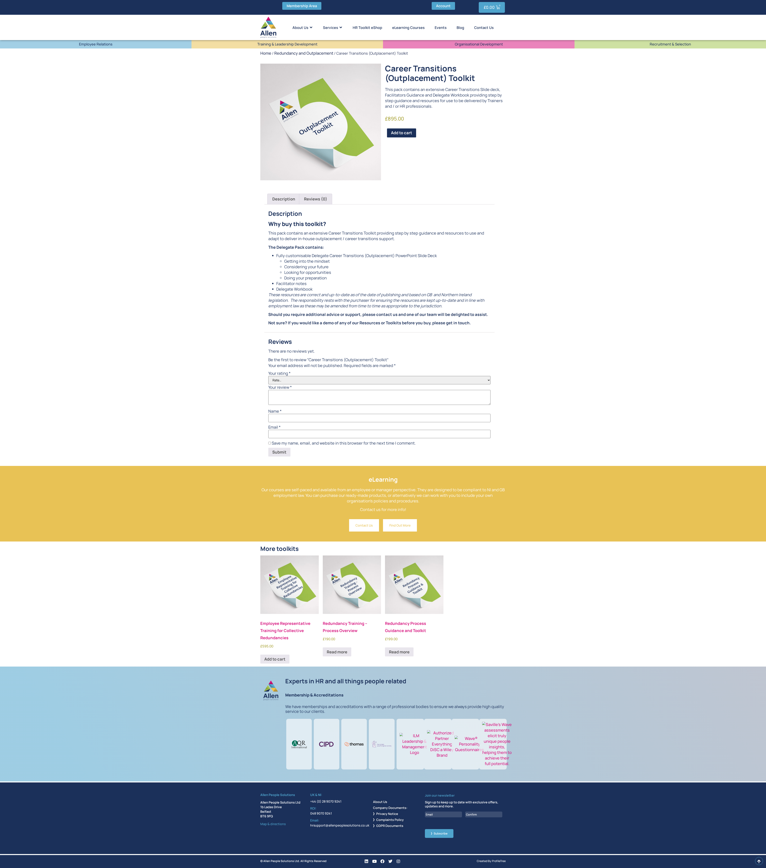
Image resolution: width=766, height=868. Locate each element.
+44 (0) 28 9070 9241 (326, 801)
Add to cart (401, 132)
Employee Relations (96, 44)
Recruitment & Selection (670, 44)
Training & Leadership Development (287, 44)
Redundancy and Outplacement (303, 53)
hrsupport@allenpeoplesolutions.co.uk (339, 825)
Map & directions (273, 824)
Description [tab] (283, 199)
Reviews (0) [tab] (315, 199)
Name (275, 411)
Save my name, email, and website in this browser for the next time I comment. (344, 443)
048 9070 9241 (321, 813)
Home (265, 53)
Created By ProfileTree (491, 861)
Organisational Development (479, 44)
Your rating (279, 373)
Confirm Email (476, 819)
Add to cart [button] (274, 659)
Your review (280, 387)
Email (274, 427)
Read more (337, 652)
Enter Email (434, 819)
